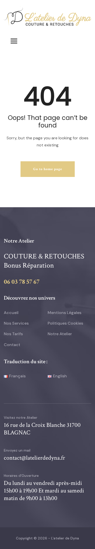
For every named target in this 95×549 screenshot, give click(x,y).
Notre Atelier (60, 333)
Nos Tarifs (13, 333)
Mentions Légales (64, 312)
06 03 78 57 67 (22, 281)
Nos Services (16, 323)
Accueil (11, 312)
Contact (12, 344)
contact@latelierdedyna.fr (34, 458)
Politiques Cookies (65, 323)
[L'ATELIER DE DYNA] (47, 15)
